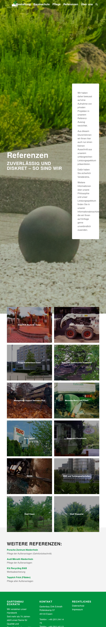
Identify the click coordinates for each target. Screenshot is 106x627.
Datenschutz (78, 605)
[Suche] (96, 4)
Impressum (77, 609)
